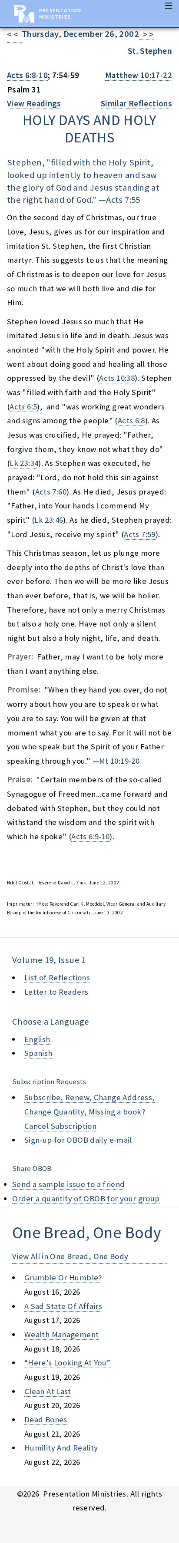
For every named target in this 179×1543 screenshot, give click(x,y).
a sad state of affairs (63, 1306)
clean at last (47, 1391)
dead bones (45, 1419)
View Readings (34, 104)
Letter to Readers (56, 992)
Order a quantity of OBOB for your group (86, 1198)
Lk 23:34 (24, 463)
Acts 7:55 (123, 199)
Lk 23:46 (48, 520)
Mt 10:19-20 (119, 761)
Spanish (38, 1053)
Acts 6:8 (131, 420)
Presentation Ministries (60, 13)
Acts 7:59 (139, 534)
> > (146, 35)
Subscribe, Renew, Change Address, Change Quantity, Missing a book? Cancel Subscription (89, 1111)
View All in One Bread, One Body (70, 1256)
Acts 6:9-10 (90, 836)
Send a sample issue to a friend (68, 1184)
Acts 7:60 (50, 492)
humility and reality (61, 1448)
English (37, 1039)
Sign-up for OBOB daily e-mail (78, 1140)
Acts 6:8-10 (27, 75)
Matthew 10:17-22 (138, 75)
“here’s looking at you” (67, 1363)
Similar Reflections (136, 104)
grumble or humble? (63, 1278)
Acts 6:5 (23, 407)
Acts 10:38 (117, 378)
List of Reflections (57, 978)
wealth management (61, 1334)
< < (14, 35)
